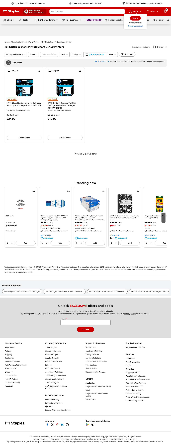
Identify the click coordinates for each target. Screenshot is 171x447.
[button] (122, 11)
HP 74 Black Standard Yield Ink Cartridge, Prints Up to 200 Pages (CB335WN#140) (24, 104)
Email (64, 320)
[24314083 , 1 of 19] (21, 204)
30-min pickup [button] (46, 235)
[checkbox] (95, 54)
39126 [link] (51, 223)
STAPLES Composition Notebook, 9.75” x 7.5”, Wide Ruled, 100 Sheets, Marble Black (124, 218)
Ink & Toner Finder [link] (102, 61)
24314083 (9, 216)
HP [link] (42, 42)
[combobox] (87, 11)
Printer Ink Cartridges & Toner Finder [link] (25, 42)
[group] (20, 217)
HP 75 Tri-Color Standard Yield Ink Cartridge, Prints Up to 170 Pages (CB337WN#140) (62, 105)
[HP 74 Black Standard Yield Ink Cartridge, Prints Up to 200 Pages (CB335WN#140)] (24, 87)
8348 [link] (16, 115)
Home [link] (6, 42)
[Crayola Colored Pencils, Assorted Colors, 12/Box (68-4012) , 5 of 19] (160, 204)
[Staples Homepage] (11, 11)
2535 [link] (120, 223)
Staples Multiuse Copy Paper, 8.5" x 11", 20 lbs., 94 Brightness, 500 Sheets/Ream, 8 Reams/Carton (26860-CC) (89, 218)
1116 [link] (154, 223)
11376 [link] (86, 223)
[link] (28, 3)
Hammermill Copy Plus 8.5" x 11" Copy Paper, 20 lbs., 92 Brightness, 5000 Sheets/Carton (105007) (54, 218)
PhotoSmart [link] (49, 42)
